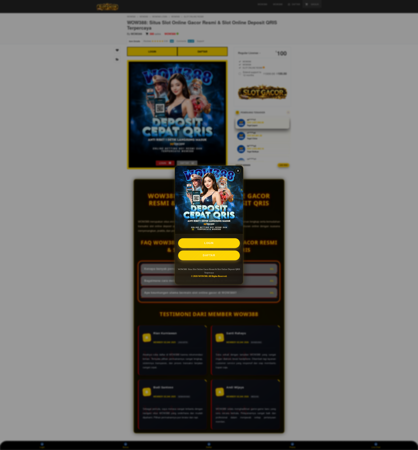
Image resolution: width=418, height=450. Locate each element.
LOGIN (209, 243)
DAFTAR (209, 255)
